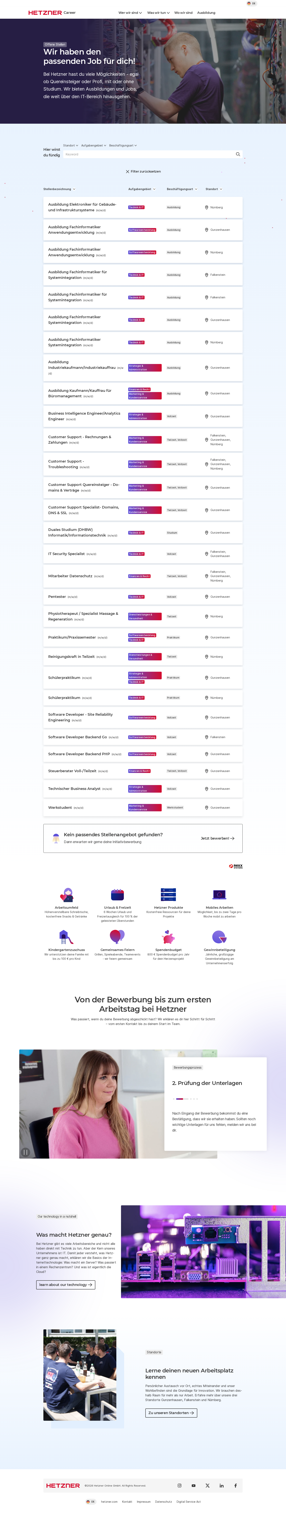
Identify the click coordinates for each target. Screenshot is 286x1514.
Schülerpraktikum (70, 678)
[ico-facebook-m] (236, 1485)
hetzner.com (109, 1501)
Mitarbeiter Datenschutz (76, 576)
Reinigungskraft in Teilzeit (77, 657)
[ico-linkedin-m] (221, 1485)
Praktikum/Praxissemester (78, 637)
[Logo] (63, 1485)
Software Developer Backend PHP (85, 754)
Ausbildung (206, 13)
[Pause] (25, 1152)
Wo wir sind (183, 13)
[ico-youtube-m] (193, 1485)
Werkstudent (66, 807)
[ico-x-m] (207, 1485)
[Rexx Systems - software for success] (236, 866)
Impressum (144, 1501)
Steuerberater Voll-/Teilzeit (78, 771)
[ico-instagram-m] (179, 1485)
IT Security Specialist (72, 554)
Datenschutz (163, 1501)
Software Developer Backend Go (83, 737)
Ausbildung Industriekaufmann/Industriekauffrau (85, 367)
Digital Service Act (189, 1501)
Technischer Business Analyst (80, 789)
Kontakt (127, 1501)
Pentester (63, 597)
